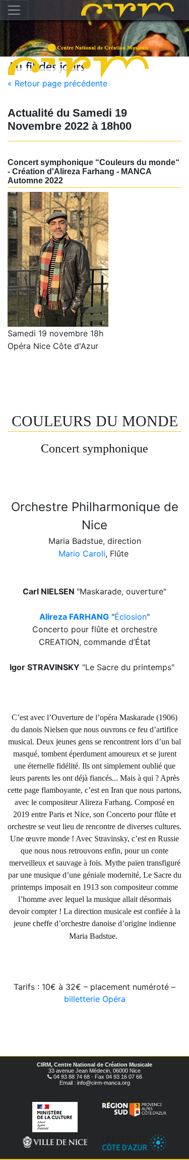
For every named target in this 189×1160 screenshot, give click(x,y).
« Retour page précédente (57, 83)
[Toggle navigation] (14, 10)
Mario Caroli (81, 553)
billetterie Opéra (94, 999)
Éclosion (130, 617)
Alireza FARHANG (74, 617)
